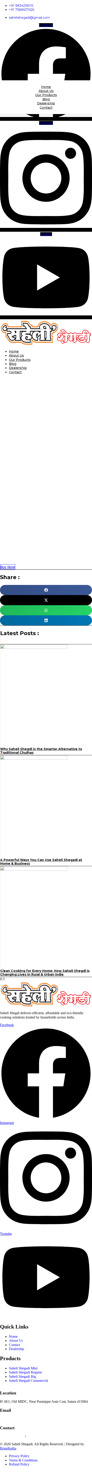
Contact (15, 372)
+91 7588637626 (39, 1436)
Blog (12, 364)
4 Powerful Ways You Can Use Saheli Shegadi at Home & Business (41, 861)
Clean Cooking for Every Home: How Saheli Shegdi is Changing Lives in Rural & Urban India (45, 972)
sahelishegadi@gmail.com (18, 1419)
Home (14, 351)
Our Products (20, 360)
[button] (46, 471)
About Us (16, 355)
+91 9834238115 (12, 1436)
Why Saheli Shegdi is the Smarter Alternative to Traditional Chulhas (41, 751)
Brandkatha (8, 1448)
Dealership (18, 368)
